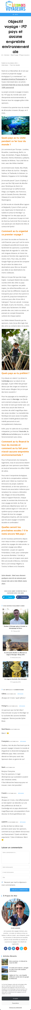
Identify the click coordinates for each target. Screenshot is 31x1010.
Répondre (20, 694)
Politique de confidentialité (15, 1007)
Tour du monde (15, 65)
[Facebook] (5, 948)
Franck (4, 793)
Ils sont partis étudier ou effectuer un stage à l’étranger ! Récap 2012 (15, 654)
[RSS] (25, 948)
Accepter (15, 998)
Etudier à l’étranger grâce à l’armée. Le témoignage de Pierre (15, 627)
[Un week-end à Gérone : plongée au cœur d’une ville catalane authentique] (5, 969)
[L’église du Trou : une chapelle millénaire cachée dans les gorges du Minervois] (5, 977)
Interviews (5, 65)
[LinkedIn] (13, 948)
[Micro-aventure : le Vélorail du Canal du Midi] (5, 962)
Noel (3, 767)
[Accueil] (2, 55)
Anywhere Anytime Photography (13, 79)
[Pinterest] (17, 948)
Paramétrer (15, 1003)
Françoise (5, 741)
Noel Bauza (6, 729)
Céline (4, 694)
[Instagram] (9, 948)
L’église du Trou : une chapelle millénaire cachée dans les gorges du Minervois (19, 976)
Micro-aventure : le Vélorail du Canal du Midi (18, 962)
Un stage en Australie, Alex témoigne (15, 679)
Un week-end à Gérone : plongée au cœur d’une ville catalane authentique (18, 969)
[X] (21, 948)
